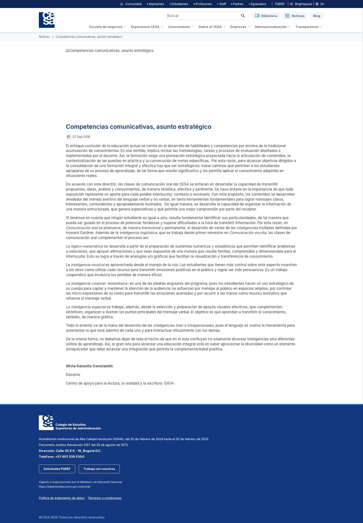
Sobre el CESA (210, 27)
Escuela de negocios (105, 27)
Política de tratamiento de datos (62, 498)
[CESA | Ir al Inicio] (47, 20)
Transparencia (306, 27)
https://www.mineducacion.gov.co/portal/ (65, 486)
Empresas (238, 27)
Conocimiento (179, 27)
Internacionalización (271, 27)
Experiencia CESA (145, 27)
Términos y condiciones (105, 498)
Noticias (44, 36)
